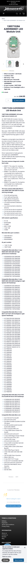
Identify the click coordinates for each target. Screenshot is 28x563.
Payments (4, 523)
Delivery (4, 521)
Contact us (5, 535)
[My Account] (20, 13)
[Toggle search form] (17, 13)
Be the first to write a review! (13, 506)
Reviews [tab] (11, 477)
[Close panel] (25, 547)
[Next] (23, 64)
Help (6, 560)
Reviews (4, 537)
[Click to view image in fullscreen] (13, 47)
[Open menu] (3, 13)
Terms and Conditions (8, 524)
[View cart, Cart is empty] (23, 13)
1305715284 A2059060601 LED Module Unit (14, 20)
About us (4, 533)
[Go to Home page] (13, 9)
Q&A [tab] (16, 477)
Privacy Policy (5, 526)
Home (3, 18)
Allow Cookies (19, 560)
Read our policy (6, 556)
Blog (3, 538)
